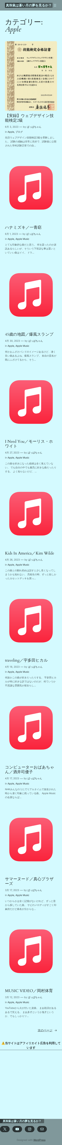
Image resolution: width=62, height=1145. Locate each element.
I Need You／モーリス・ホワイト (29, 444)
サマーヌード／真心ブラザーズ (29, 881)
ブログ (19, 131)
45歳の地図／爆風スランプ (29, 334)
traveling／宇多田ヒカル (26, 660)
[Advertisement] (31, 1084)
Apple (11, 131)
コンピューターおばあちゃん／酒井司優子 (29, 769)
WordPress (39, 1139)
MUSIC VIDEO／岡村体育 (29, 991)
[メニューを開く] (55, 5)
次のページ (47, 1030)
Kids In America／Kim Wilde (29, 553)
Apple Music (22, 238)
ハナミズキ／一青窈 (23, 227)
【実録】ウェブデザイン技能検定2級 (29, 118)
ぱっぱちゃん (34, 126)
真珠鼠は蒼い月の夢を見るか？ (29, 5)
